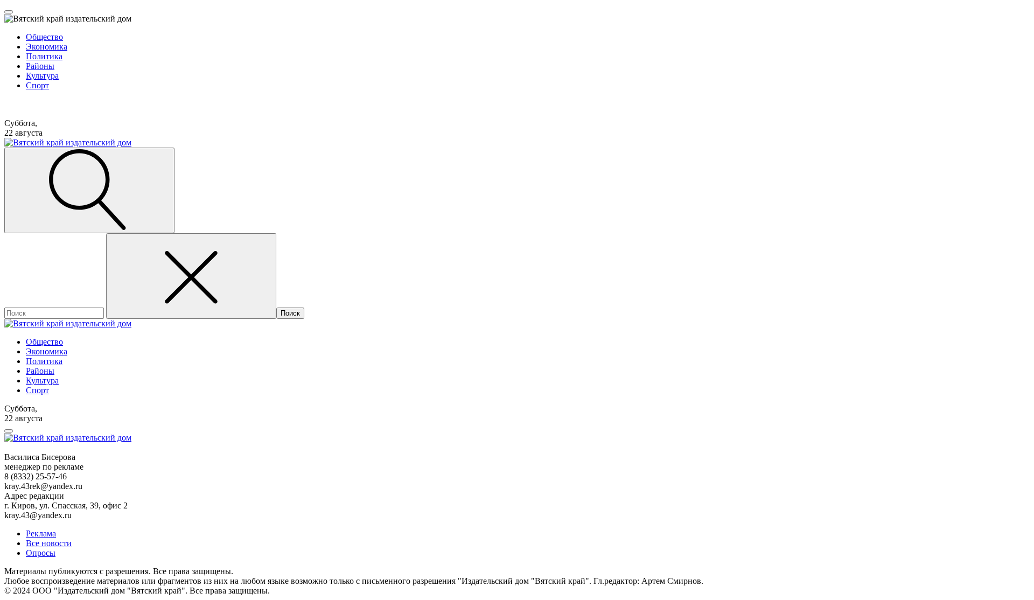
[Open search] (89, 190)
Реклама (41, 533)
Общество (44, 36)
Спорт (37, 85)
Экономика (46, 46)
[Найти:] (55, 312)
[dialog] (517, 56)
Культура (42, 75)
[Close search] (191, 276)
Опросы (40, 552)
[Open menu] (8, 11)
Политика (44, 56)
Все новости (49, 543)
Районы (40, 66)
